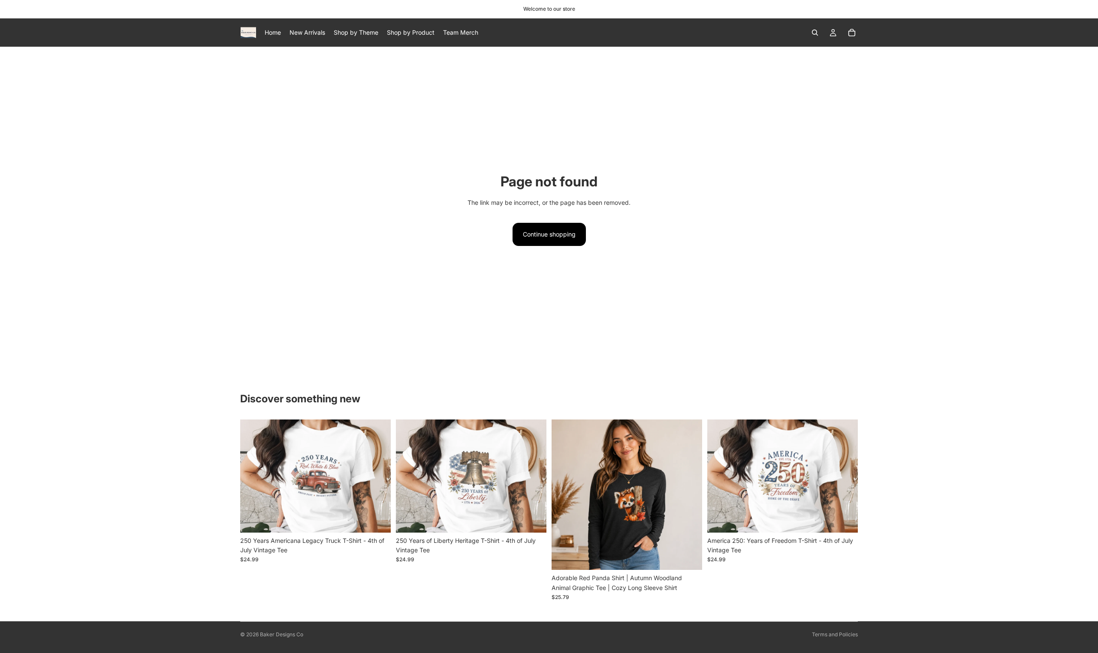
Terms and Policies (835, 634)
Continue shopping (549, 234)
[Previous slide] (253, 476)
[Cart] (851, 32)
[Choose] (377, 519)
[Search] (814, 32)
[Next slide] (378, 476)
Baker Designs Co (281, 634)
